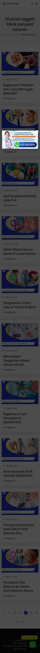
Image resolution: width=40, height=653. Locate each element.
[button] (20, 326)
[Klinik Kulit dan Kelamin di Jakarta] (20, 140)
